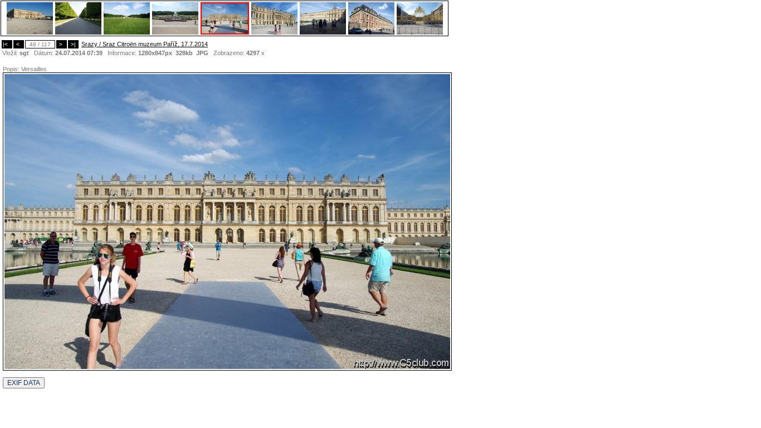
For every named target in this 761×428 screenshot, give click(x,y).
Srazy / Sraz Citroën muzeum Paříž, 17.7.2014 (144, 44)
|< (7, 44)
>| (73, 44)
